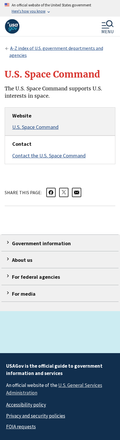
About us (22, 260)
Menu (107, 31)
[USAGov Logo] (12, 26)
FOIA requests (21, 426)
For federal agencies (36, 277)
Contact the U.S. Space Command (49, 155)
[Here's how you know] (60, 8)
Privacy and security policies (35, 416)
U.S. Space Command (35, 127)
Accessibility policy (26, 405)
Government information (41, 243)
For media (24, 293)
